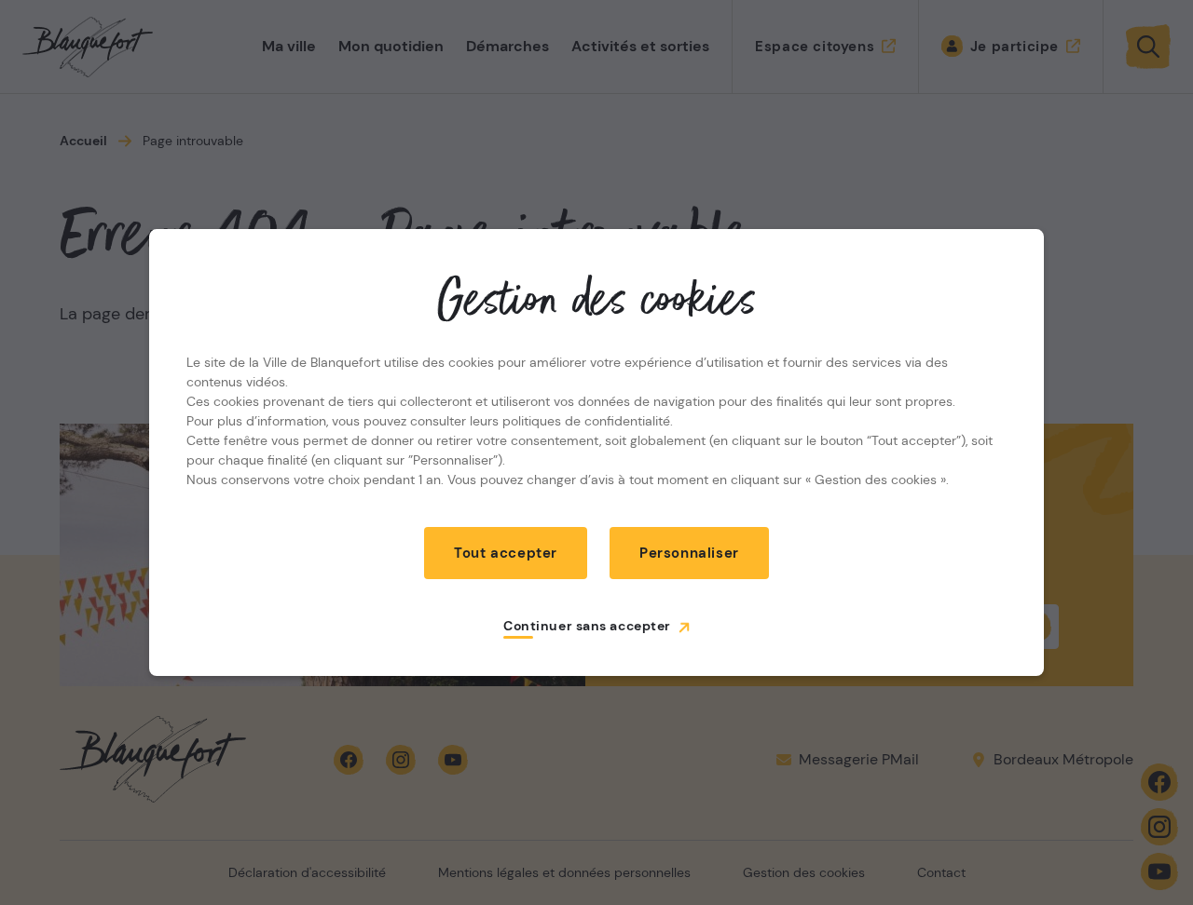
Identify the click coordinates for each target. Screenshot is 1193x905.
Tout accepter (505, 553)
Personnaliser (689, 553)
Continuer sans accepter (587, 625)
